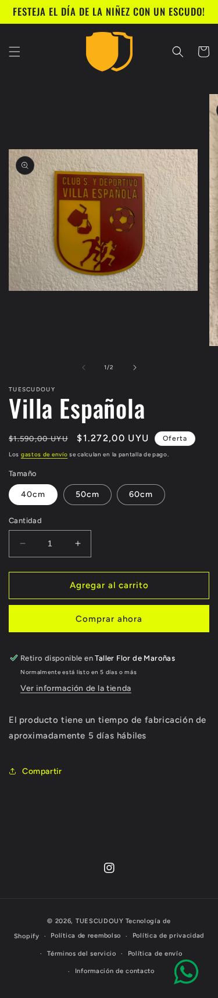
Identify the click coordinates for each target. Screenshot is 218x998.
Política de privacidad (168, 935)
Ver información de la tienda (75, 688)
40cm (33, 494)
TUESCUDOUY (100, 921)
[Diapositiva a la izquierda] (84, 367)
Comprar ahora (109, 619)
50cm (87, 494)
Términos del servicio (81, 953)
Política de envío (155, 953)
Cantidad (25, 520)
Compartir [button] (42, 771)
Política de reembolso (86, 935)
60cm (141, 494)
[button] (14, 51)
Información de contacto (115, 971)
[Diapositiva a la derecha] (135, 367)
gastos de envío (44, 454)
